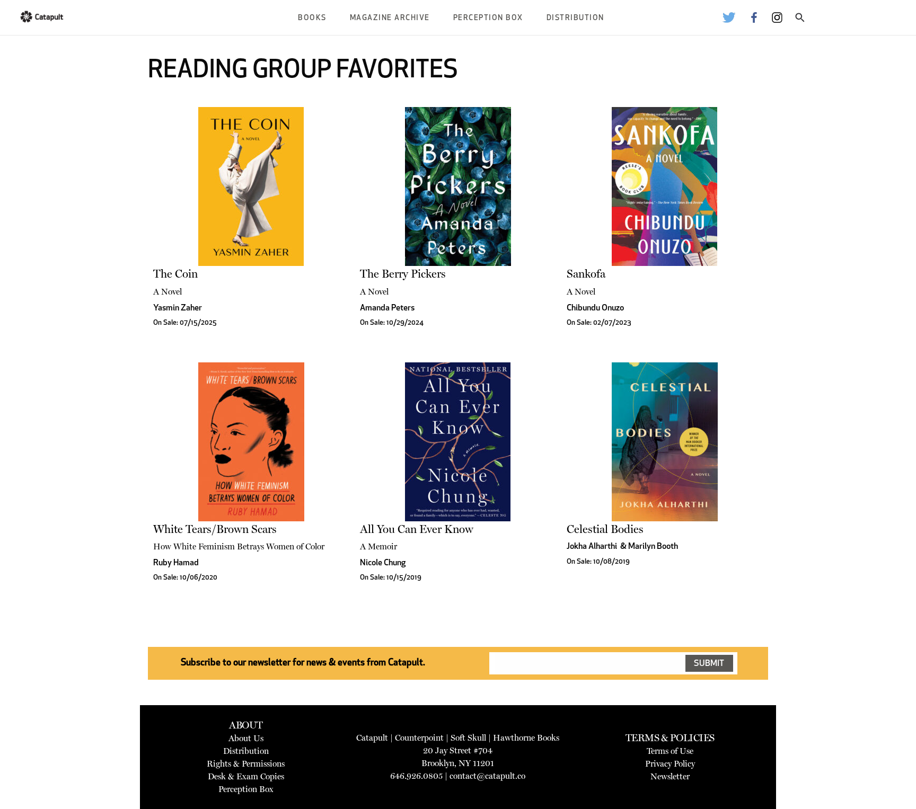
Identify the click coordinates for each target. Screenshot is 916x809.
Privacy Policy (670, 764)
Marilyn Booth (653, 547)
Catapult (372, 738)
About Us (245, 738)
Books (312, 18)
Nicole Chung (383, 563)
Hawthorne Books (526, 738)
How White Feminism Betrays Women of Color (238, 546)
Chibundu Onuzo (595, 308)
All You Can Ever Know (416, 529)
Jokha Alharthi (592, 547)
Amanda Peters (387, 308)
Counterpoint (419, 738)
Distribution (575, 18)
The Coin (175, 273)
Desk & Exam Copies (246, 776)
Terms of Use (670, 751)
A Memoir (378, 546)
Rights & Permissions (246, 764)
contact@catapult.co (487, 776)
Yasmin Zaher (177, 308)
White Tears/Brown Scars (215, 529)
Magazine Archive (390, 18)
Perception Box (488, 18)
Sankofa (586, 273)
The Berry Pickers (403, 273)
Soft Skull (468, 738)
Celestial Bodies (605, 529)
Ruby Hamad (176, 563)
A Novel (167, 292)
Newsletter (670, 776)
